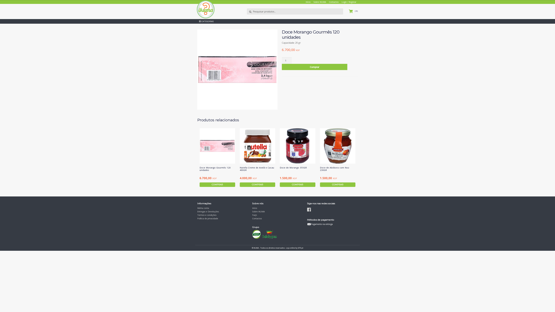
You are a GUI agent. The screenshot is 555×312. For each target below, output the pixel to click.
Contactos (334, 2)
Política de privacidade (207, 218)
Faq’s (254, 215)
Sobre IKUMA (319, 2)
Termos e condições (207, 215)
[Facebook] (309, 209)
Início (308, 2)
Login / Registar (349, 2)
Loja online (290, 248)
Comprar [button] (217, 184)
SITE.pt (300, 248)
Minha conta (203, 208)
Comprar (314, 67)
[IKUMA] (206, 9)
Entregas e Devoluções (208, 211)
